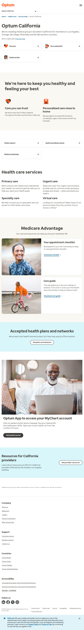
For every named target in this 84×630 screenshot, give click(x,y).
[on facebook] (8, 602)
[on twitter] (13, 602)
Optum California (8, 11)
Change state (20, 39)
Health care (12, 16)
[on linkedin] (3, 602)
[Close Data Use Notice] (79, 618)
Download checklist (51, 255)
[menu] (80, 5)
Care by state (23, 16)
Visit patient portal (13, 435)
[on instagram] (17, 602)
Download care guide (52, 296)
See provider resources (71, 463)
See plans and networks (42, 342)
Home (4, 16)
